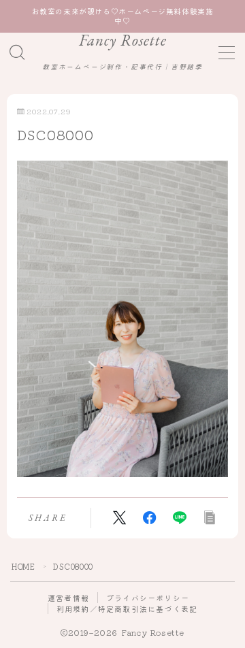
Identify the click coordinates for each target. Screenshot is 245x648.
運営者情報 (68, 597)
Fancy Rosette (123, 40)
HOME (23, 566)
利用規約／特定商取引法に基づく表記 (126, 608)
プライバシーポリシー (147, 597)
